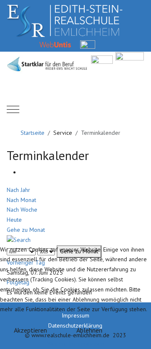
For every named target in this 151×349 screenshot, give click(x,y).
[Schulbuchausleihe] (141, 44)
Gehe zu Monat (26, 230)
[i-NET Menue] (108, 44)
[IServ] (87, 44)
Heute (14, 219)
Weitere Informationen (75, 343)
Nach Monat (21, 200)
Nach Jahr (18, 190)
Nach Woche (22, 209)
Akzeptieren (30, 330)
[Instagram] (125, 44)
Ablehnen (89, 330)
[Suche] (19, 240)
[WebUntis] (55, 44)
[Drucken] (22, 172)
